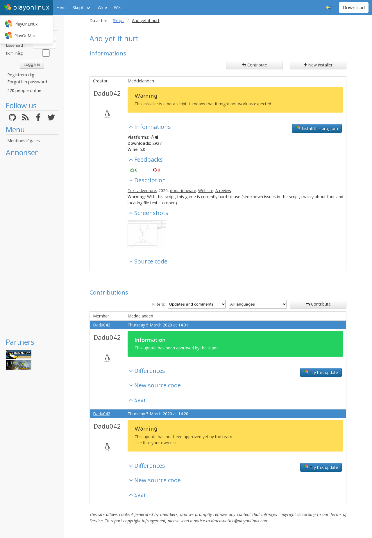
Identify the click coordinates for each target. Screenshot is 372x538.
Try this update (323, 372)
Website (205, 190)
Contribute (256, 65)
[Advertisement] (32, 247)
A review (223, 190)
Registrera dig (20, 74)
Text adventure (142, 190)
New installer (319, 65)
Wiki (117, 7)
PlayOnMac (25, 35)
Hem (61, 7)
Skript (78, 7)
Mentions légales (23, 140)
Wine (102, 7)
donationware (183, 190)
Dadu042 (107, 93)
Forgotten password (27, 81)
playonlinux (31, 7)
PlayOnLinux (25, 24)
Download (354, 7)
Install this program (319, 128)
